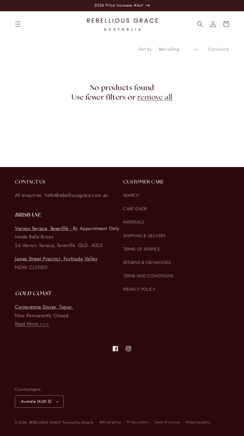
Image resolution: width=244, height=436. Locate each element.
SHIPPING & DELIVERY (144, 236)
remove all (155, 97)
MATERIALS (133, 222)
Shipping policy (198, 422)
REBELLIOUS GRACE (45, 422)
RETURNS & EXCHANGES (147, 262)
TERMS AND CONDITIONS (148, 276)
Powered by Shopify (78, 422)
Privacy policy (138, 422)
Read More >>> (32, 323)
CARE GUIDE (135, 209)
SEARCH (131, 195)
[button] (17, 24)
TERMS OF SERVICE (141, 249)
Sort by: (145, 49)
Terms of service (167, 422)
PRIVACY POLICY (139, 289)
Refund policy (110, 422)
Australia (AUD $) (36, 401)
